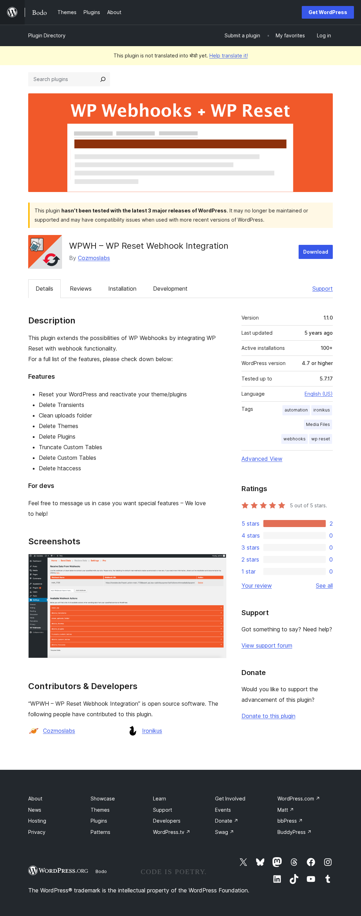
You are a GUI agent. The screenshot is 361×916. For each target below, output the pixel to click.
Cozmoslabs (94, 257)
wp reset (320, 438)
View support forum (266, 645)
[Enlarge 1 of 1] (216, 563)
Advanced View (261, 458)
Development (170, 288)
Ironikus (152, 730)
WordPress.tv (171, 832)
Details (44, 288)
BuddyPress (294, 832)
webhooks (294, 438)
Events (223, 810)
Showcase (103, 799)
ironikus (321, 410)
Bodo (101, 871)
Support (322, 288)
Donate (226, 821)
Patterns (100, 832)
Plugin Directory (47, 35)
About (35, 799)
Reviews (81, 288)
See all (324, 585)
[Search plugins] (103, 79)
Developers (166, 821)
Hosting (37, 821)
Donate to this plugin (268, 715)
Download (315, 252)
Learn (159, 799)
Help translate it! (228, 55)
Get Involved (230, 799)
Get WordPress (327, 12)
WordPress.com (298, 799)
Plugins (99, 821)
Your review (256, 585)
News (34, 810)
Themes (100, 810)
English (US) (319, 394)
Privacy (36, 832)
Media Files (318, 424)
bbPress (290, 821)
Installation (122, 288)
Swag (224, 832)
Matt (285, 810)
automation (296, 410)
